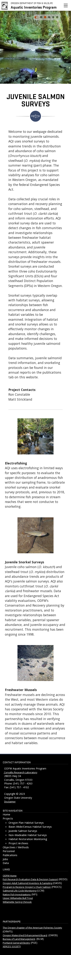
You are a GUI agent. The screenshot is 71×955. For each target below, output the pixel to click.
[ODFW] (4, 5)
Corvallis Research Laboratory (20, 772)
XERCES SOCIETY (12, 946)
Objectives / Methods (16, 847)
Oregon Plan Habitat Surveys (26, 822)
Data (6, 863)
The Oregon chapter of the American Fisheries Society (32, 927)
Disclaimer (10, 801)
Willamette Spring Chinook (17, 902)
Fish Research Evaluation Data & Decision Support (30, 879)
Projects (8, 818)
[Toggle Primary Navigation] (66, 5)
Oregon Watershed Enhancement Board (25, 935)
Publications (10, 855)
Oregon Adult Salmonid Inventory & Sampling (27, 883)
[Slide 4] (57, 17)
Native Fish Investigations (17, 894)
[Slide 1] (45, 17)
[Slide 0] (41, 17)
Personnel (9, 851)
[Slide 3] (53, 17)
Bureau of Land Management (19, 939)
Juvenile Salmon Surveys (23, 831)
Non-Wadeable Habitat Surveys (28, 835)
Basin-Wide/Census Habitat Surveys (30, 826)
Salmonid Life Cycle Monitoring (19, 890)
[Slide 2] (49, 17)
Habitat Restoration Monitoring (28, 839)
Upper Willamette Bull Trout (18, 898)
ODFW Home (10, 875)
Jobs (5, 859)
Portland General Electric (16, 942)
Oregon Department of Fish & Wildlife (32, 3)
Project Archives (18, 843)
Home (6, 814)
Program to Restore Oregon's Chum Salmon (27, 887)
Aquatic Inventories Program (34, 7)
